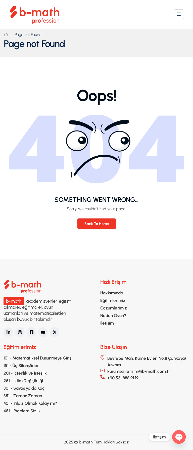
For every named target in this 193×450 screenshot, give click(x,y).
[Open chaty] (179, 437)
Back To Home (96, 223)
